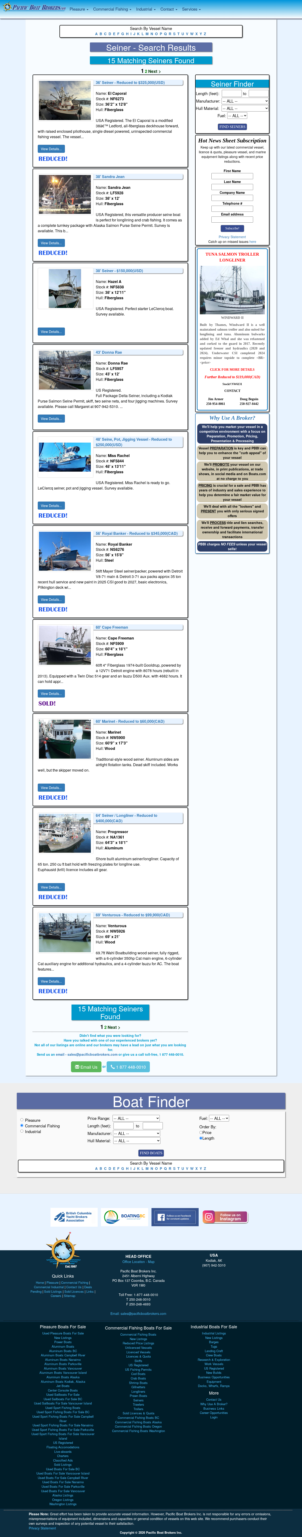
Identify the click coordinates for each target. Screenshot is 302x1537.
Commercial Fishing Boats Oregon (138, 1426)
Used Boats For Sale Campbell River (63, 1477)
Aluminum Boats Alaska (63, 1377)
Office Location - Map (138, 1261)
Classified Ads (63, 1460)
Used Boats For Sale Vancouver (63, 1491)
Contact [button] (167, 9)
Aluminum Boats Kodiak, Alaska (63, 1381)
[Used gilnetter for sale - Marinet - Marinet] (65, 739)
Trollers (138, 1409)
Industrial (33, 1131)
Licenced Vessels (138, 1352)
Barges (214, 1342)
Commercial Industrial (49, 1287)
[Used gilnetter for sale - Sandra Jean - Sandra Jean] (65, 194)
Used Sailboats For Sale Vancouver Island (63, 1403)
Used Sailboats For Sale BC (63, 1399)
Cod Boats (138, 1373)
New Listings (63, 1337)
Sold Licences (74, 1291)
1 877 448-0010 (130, 1067)
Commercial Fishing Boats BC (138, 1417)
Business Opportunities (214, 1377)
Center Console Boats (63, 1390)
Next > (154, 71)
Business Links (213, 1408)
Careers (56, 1295)
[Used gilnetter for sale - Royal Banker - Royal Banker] (65, 551)
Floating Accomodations (63, 1447)
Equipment (214, 1381)
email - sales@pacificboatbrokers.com (86, 1054)
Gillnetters (138, 1387)
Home (40, 1282)
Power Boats (63, 1342)
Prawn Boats (138, 1395)
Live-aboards (63, 1451)
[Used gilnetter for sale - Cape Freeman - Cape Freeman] (65, 645)
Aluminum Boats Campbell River (63, 1355)
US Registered (63, 1442)
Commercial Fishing (42, 1126)
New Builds (214, 1372)
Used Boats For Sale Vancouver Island (62, 1473)
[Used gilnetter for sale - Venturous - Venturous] (65, 932)
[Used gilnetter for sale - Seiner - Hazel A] (65, 288)
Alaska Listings (62, 1495)
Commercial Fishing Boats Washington (138, 1431)
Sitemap (69, 1295)
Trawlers (138, 1404)
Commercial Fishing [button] (111, 9)
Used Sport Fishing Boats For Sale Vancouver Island (62, 1436)
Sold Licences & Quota (138, 1413)
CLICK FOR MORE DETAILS (232, 369)
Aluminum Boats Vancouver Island (63, 1372)
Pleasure (32, 1120)
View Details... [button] (51, 148)
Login (214, 1417)
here (252, 241)
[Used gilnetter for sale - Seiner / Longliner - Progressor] (65, 833)
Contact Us (74, 1287)
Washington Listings (63, 1504)
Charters (63, 1456)
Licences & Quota (138, 1356)
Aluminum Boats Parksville (62, 1364)
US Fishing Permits (138, 1369)
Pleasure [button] (78, 9)
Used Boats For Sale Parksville (63, 1486)
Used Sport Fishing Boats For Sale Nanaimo (63, 1425)
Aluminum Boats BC (63, 1351)
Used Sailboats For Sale (63, 1394)
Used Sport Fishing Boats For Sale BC (63, 1412)
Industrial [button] (144, 9)
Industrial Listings (214, 1333)
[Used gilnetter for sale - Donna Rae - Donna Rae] (65, 370)
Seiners (138, 1400)
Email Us (88, 1067)
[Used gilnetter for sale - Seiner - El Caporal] (65, 100)
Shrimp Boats (138, 1382)
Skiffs (138, 1360)
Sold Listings (53, 1291)
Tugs (214, 1346)
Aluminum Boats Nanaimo (63, 1359)
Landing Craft (214, 1351)
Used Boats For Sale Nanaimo (63, 1482)
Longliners (138, 1391)
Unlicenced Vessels (138, 1347)
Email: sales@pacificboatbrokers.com (138, 1313)
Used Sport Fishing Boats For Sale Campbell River (63, 1418)
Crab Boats (138, 1378)
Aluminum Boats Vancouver (63, 1368)
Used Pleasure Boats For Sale (63, 1333)
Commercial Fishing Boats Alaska (138, 1422)
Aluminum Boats (63, 1346)
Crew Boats (214, 1355)
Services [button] (190, 9)
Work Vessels (214, 1364)
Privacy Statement (232, 236)
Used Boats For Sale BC (63, 1469)
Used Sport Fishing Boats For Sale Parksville (63, 1429)
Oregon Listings (63, 1499)
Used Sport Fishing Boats (62, 1407)
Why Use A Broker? (213, 1404)
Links (90, 1291)
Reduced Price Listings (138, 1343)
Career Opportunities (214, 1412)
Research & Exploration (214, 1359)
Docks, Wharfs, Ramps (214, 1385)
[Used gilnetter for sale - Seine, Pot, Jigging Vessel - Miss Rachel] (65, 457)
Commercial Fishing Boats (138, 1334)
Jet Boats (63, 1385)
